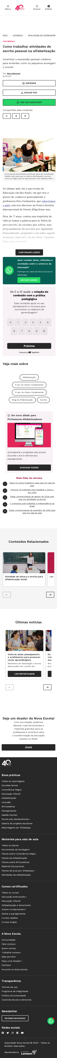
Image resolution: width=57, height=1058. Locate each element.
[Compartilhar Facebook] (16, 116)
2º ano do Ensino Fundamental (29, 392)
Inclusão (6, 802)
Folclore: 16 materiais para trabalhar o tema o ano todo (29, 491)
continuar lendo (29, 252)
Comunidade (8, 940)
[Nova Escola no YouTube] (22, 1033)
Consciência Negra (11, 789)
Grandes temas (10, 785)
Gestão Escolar (9, 815)
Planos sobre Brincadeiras (15, 862)
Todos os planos (10, 845)
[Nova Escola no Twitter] (8, 1033)
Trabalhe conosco (11, 952)
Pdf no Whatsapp (31, 102)
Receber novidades (15, 1018)
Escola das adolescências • (16, 819)
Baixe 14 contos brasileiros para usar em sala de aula (30, 484)
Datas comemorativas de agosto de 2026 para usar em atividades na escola (29, 497)
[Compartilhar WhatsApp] (7, 116)
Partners (6, 965)
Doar (28, 747)
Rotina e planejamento (14, 913)
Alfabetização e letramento (16, 905)
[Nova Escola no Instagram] (13, 1033)
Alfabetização (29, 377)
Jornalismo (18, 35)
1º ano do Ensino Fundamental (29, 385)
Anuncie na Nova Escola (14, 969)
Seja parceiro (9, 956)
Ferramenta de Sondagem (16, 849)
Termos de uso (10, 987)
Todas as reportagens (13, 781)
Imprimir (31, 83)
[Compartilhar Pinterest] (25, 116)
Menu (8, 9)
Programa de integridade (15, 991)
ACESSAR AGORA (29, 467)
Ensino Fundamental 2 (14, 909)
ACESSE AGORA (28, 280)
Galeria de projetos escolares (17, 823)
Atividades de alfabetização (16, 875)
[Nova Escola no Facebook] (3, 1033)
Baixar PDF (30, 92)
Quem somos (9, 948)
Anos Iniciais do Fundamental (41, 35)
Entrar (48, 9)
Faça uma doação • (12, 961)
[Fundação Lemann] (29, 1052)
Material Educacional (13, 866)
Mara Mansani (13, 73)
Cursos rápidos (10, 918)
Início (5, 35)
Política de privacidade (14, 995)
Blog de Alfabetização (22, 400)
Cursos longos (9, 922)
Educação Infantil (11, 794)
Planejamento (9, 810)
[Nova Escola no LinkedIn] (17, 1033)
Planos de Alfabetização (14, 858)
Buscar (37, 9)
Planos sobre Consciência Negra (19, 853)
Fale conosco (8, 944)
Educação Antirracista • (14, 896)
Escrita (43, 400)
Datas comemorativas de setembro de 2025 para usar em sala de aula (29, 511)
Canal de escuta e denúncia (16, 999)
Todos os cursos (10, 892)
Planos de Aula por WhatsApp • (18, 870)
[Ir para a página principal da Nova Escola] (20, 7)
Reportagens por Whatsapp (16, 827)
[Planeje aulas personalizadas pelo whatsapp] (51, 1021)
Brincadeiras (8, 806)
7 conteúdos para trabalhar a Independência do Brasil (29, 504)
